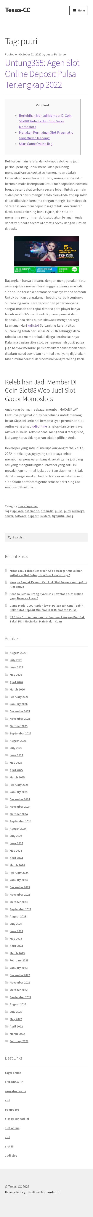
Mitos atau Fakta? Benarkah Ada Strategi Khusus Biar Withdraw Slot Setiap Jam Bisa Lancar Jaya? (46, 573)
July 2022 (16, 1012)
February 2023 (19, 960)
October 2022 (18, 990)
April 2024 (16, 858)
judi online (39, 426)
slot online (12, 1128)
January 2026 (18, 704)
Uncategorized (28, 506)
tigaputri (58, 516)
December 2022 (20, 975)
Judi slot (11, 1155)
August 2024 (18, 829)
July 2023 (16, 924)
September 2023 (20, 909)
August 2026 (18, 653)
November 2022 (20, 982)
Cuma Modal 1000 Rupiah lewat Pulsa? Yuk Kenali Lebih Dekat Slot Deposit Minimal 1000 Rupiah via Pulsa (46, 608)
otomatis (47, 511)
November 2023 (20, 894)
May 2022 (16, 1019)
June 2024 (16, 843)
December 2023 (20, 887)
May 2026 (16, 675)
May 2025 (16, 763)
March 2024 (17, 865)
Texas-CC (17, 9)
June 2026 (16, 667)
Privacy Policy (15, 1192)
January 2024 (18, 880)
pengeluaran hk (15, 1091)
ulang (69, 516)
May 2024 (16, 850)
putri (67, 511)
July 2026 (16, 660)
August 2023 (18, 916)
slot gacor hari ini (17, 1119)
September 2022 (20, 997)
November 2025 (20, 719)
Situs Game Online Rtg (36, 143)
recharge (78, 511)
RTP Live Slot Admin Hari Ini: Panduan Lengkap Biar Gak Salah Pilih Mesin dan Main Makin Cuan (47, 619)
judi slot (33, 325)
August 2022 (18, 1004)
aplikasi (17, 511)
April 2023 (16, 946)
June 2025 (16, 755)
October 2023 (18, 902)
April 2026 (16, 682)
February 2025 (19, 785)
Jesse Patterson (56, 54)
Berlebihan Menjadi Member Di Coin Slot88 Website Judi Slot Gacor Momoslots (45, 121)
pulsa (59, 511)
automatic (32, 511)
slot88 (9, 1146)
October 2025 (18, 726)
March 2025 (17, 777)
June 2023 (16, 931)
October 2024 (18, 814)
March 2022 (17, 1034)
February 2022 (19, 1041)
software (20, 516)
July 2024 (16, 836)
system (45, 516)
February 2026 (19, 697)
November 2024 (20, 807)
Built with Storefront (44, 1192)
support (33, 516)
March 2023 (17, 953)
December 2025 (20, 711)
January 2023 (18, 968)
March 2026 (17, 689)
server (9, 516)
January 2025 (18, 792)
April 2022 (16, 1026)
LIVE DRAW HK (14, 1082)
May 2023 (16, 938)
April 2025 (16, 770)
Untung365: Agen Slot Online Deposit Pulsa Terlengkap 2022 (42, 73)
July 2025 (16, 748)
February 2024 (19, 873)
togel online (13, 1073)
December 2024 (20, 799)
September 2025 (20, 733)
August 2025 (18, 741)
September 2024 (20, 821)
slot (7, 1100)
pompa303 (12, 1110)
